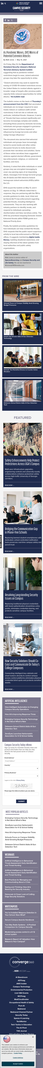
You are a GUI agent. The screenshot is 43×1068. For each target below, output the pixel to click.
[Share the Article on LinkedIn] (8, 20)
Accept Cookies (18, 1064)
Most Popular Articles (17, 812)
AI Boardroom (21, 977)
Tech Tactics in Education (21, 1024)
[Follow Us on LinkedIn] (2, 4)
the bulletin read (17, 97)
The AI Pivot (21, 1028)
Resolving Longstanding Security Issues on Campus (21, 596)
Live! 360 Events (21, 993)
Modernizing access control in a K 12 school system (20, 933)
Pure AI (21, 1006)
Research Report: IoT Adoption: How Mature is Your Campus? (20, 940)
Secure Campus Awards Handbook (19, 920)
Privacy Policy (20, 780)
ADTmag (21, 980)
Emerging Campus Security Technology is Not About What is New (21, 720)
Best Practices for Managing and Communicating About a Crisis (18, 881)
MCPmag (21, 996)
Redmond (22, 1009)
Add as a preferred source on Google (24, 3)
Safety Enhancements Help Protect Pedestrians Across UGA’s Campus (22, 462)
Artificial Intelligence (16, 701)
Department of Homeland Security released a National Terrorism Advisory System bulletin (19, 67)
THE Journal (21, 1031)
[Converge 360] (21, 962)
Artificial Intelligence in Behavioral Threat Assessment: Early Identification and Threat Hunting (21, 863)
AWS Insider (21, 983)
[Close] (33, 1037)
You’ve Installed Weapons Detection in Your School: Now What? (20, 914)
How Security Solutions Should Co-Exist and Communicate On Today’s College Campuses (22, 664)
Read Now (8, 485)
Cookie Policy (18, 1053)
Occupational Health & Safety (21, 1002)
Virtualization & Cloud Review (21, 1034)
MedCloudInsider (21, 999)
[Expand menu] (41, 3)
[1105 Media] (21, 971)
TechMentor (22, 1021)
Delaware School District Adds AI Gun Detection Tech (20, 727)
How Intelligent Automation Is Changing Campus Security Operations (21, 708)
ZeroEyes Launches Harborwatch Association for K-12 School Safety (19, 735)
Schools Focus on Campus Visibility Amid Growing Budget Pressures (20, 838)
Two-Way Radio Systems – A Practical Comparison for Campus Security (20, 926)
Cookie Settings (18, 1058)
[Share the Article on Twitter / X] (11, 20)
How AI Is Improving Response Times (20, 714)
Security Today (21, 1015)
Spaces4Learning (12, 260)
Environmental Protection (21, 990)
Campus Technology (21, 987)
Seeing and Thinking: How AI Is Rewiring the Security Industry (18, 888)
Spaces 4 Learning (21, 1018)
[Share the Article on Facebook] (4, 20)
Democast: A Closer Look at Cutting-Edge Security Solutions (20, 895)
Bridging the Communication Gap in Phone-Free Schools (21, 530)
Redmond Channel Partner (21, 1012)
